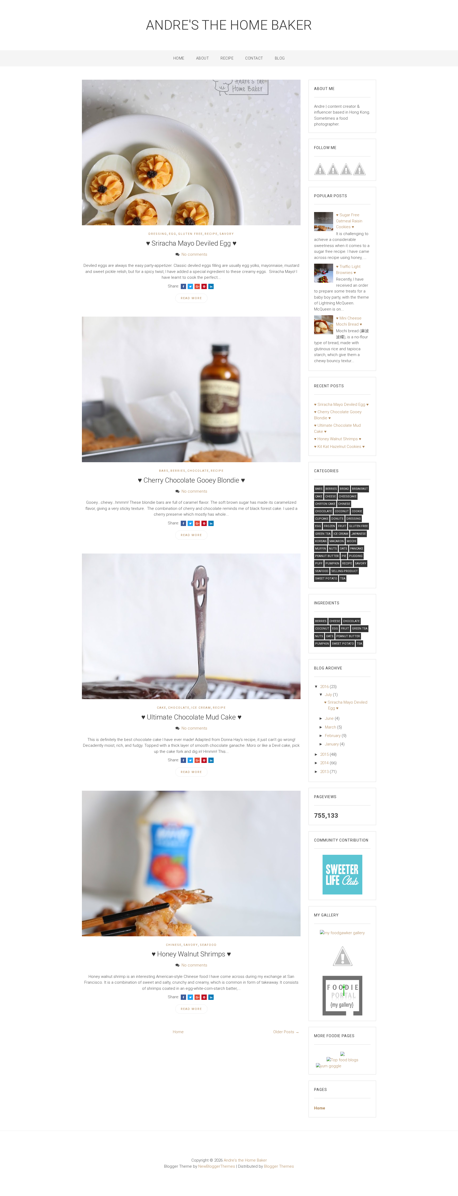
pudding (356, 556)
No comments (194, 254)
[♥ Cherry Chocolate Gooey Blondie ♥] (191, 389)
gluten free (190, 234)
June (330, 718)
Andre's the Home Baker (229, 25)
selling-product (344, 571)
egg (172, 234)
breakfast (360, 489)
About (202, 58)
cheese (330, 496)
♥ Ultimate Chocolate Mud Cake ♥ (191, 717)
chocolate (198, 471)
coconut (342, 511)
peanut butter (327, 556)
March (331, 727)
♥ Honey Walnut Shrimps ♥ (191, 954)
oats (343, 548)
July (329, 694)
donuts (337, 518)
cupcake (321, 518)
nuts (333, 548)
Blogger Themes (279, 1166)
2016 (325, 686)
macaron (336, 541)
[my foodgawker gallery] (342, 932)
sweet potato (326, 578)
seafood (208, 945)
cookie (357, 511)
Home (178, 58)
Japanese (358, 534)
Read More (191, 298)
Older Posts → (286, 1031)
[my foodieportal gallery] (342, 874)
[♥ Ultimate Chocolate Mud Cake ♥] (191, 626)
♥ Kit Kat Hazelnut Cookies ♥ (339, 446)
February (333, 735)
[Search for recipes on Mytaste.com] (342, 1059)
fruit (342, 526)
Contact (254, 58)
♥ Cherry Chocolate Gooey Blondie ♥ (191, 480)
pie (344, 556)
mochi (351, 541)
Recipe (227, 58)
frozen (329, 526)
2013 (325, 771)
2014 (325, 763)
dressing (157, 234)
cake (161, 707)
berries (178, 471)
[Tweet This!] (190, 286)
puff (319, 563)
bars (164, 471)
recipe (211, 234)
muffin (320, 548)
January (332, 744)
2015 (325, 754)
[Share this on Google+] (197, 286)
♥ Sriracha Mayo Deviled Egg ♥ (191, 243)
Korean (321, 541)
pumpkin (332, 563)
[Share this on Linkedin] (211, 286)
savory (226, 234)
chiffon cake (325, 504)
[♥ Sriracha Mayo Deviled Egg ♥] (191, 152)
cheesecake (347, 496)
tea (342, 578)
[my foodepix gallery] (342, 955)
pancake (356, 548)
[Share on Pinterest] (204, 286)
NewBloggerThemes (216, 1166)
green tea (323, 534)
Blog (280, 58)
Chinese (174, 945)
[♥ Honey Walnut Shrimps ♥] (191, 863)
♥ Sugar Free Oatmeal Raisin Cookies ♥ (349, 221)
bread (344, 489)
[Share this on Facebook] (183, 286)
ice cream (201, 707)
